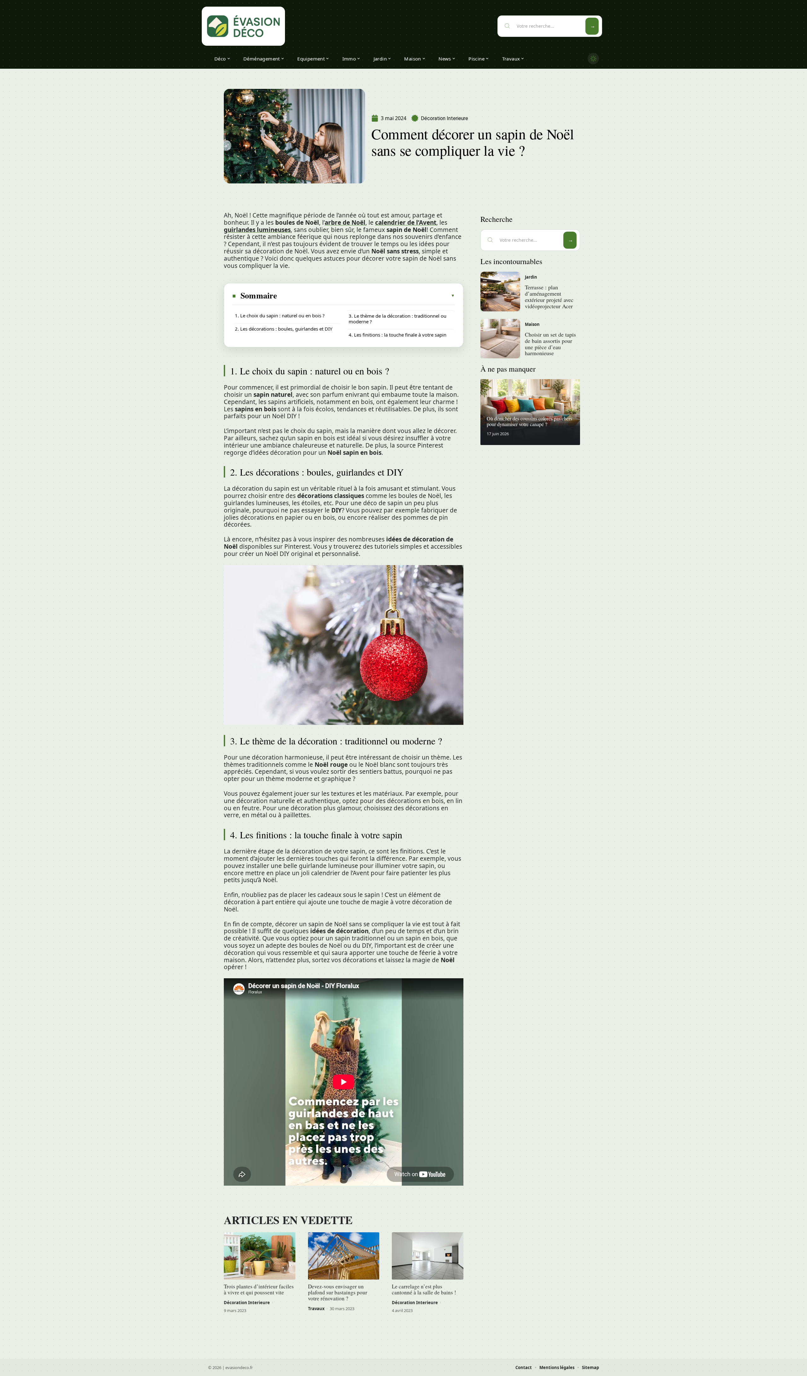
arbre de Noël (345, 222)
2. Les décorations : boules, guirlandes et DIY (283, 329)
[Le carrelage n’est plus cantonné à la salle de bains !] (427, 1256)
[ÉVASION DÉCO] (243, 26)
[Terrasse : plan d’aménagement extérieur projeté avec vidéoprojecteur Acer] (500, 291)
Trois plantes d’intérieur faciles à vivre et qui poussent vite (259, 1289)
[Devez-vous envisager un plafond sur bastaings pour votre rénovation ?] (344, 1256)
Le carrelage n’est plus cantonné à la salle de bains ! (424, 1289)
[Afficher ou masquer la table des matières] (366, 295)
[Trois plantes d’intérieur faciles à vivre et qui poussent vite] (259, 1256)
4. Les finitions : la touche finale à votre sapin (397, 335)
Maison (532, 324)
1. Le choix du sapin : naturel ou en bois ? (280, 315)
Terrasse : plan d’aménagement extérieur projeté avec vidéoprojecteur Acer (549, 296)
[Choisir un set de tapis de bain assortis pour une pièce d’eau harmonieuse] (500, 339)
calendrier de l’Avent (405, 222)
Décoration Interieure (444, 118)
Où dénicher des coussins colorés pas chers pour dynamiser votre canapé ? (529, 421)
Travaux (316, 1308)
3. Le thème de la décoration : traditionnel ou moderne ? (397, 319)
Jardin (531, 277)
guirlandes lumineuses (257, 230)
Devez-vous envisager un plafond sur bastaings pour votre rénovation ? (337, 1292)
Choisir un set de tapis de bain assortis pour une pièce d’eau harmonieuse (550, 344)
